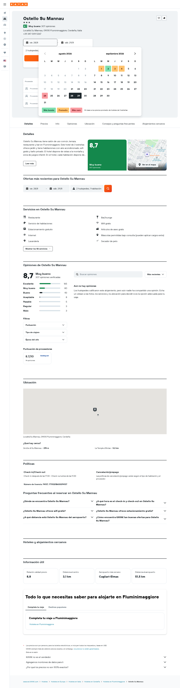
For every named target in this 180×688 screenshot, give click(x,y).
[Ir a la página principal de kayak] (19, 4)
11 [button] (51, 82)
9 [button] (85, 75)
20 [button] (65, 89)
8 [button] (78, 75)
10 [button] (45, 82)
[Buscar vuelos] (4, 13)
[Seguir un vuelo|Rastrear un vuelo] (4, 39)
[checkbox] (37, 358)
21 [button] (72, 89)
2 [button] (85, 68)
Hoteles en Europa (58, 682)
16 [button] (85, 82)
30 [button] (85, 95)
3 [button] (45, 75)
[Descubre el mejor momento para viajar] (4, 44)
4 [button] (51, 75)
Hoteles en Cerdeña (92, 682)
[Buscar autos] (4, 25)
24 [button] (45, 95)
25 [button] (51, 95)
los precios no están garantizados (86, 649)
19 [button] (58, 89)
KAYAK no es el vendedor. (38, 657)
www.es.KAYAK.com (30, 682)
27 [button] (65, 95)
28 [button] (72, 95)
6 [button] (65, 75)
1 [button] (78, 68)
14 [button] (72, 82)
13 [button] (65, 82)
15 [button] (79, 82)
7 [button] (71, 75)
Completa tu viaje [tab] (36, 607)
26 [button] (58, 95)
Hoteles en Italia (75, 682)
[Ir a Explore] (4, 33)
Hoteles (45, 682)
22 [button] (78, 89)
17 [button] (45, 89)
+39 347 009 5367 (32, 33)
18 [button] (52, 89)
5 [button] (58, 75)
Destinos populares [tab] (57, 607)
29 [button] (78, 95)
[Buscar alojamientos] (4, 19)
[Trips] (4, 52)
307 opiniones (48, 26)
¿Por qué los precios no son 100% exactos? (47, 667)
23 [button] (85, 89)
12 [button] (58, 82)
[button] (5, 4)
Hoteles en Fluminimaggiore (42, 624)
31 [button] (45, 102)
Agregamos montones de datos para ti (44, 662)
